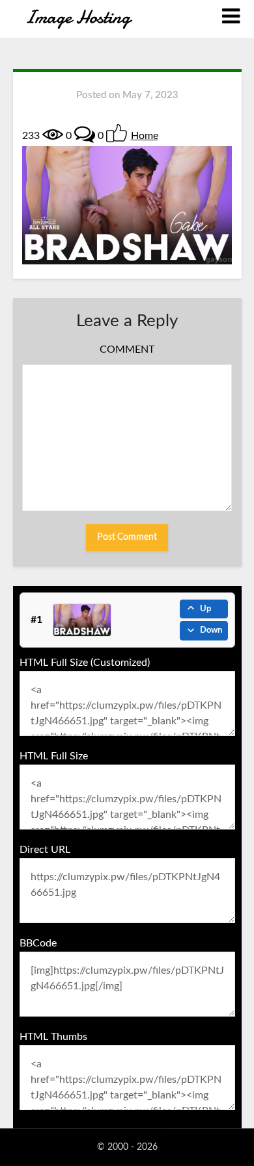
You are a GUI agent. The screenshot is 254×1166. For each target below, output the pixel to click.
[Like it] (116, 133)
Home (144, 136)
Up (205, 609)
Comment (127, 349)
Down (211, 630)
